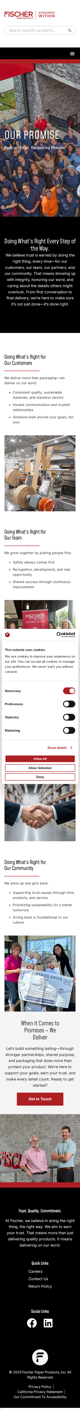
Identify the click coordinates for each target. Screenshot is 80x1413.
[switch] (69, 704)
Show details (57, 747)
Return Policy (40, 1286)
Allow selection (40, 768)
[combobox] (34, 30)
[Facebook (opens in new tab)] (32, 1323)
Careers (35, 1271)
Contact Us (38, 1279)
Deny (40, 777)
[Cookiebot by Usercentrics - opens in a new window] (57, 635)
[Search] (70, 30)
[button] (72, 53)
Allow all (40, 759)
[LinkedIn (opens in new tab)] (48, 1323)
